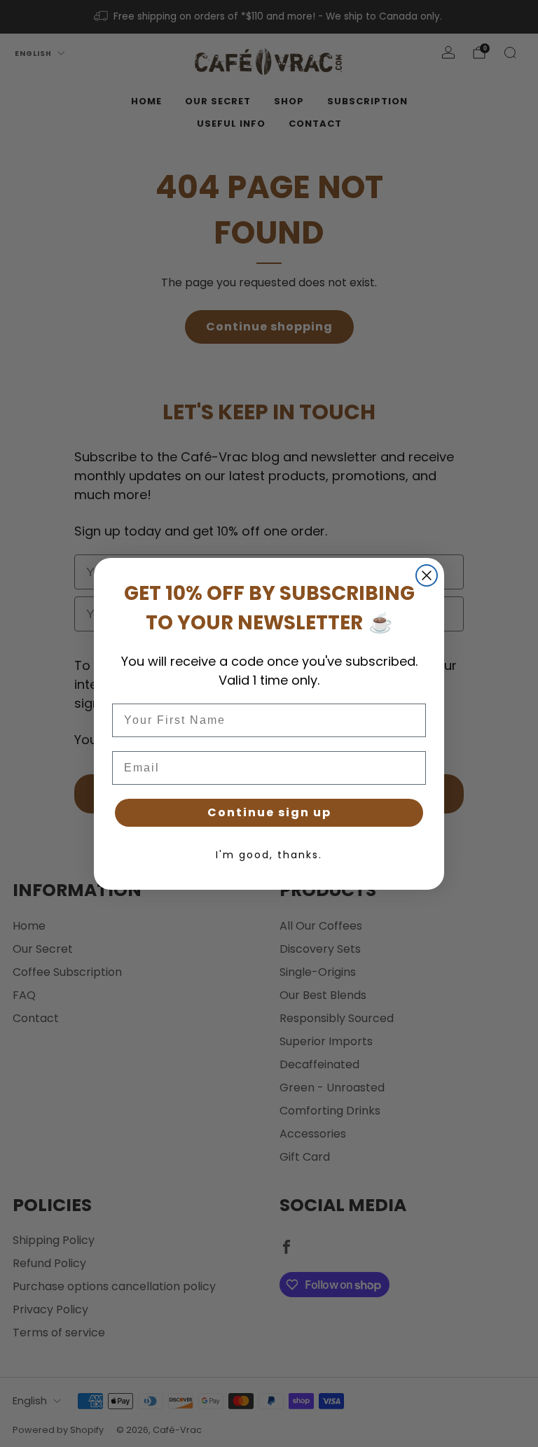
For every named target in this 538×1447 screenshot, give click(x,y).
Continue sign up (269, 812)
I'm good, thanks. (269, 855)
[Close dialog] (426, 575)
